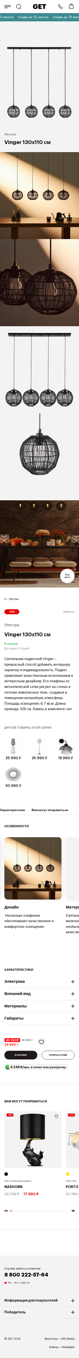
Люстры (14, 599)
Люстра (71, 1181)
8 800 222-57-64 (60, 6)
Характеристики (12, 809)
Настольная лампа (17, 1181)
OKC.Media (68, 1339)
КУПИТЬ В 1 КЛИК (58, 1055)
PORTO (72, 1187)
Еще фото (67, 576)
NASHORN (13, 1187)
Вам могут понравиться (50, 809)
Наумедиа (68, 1347)
